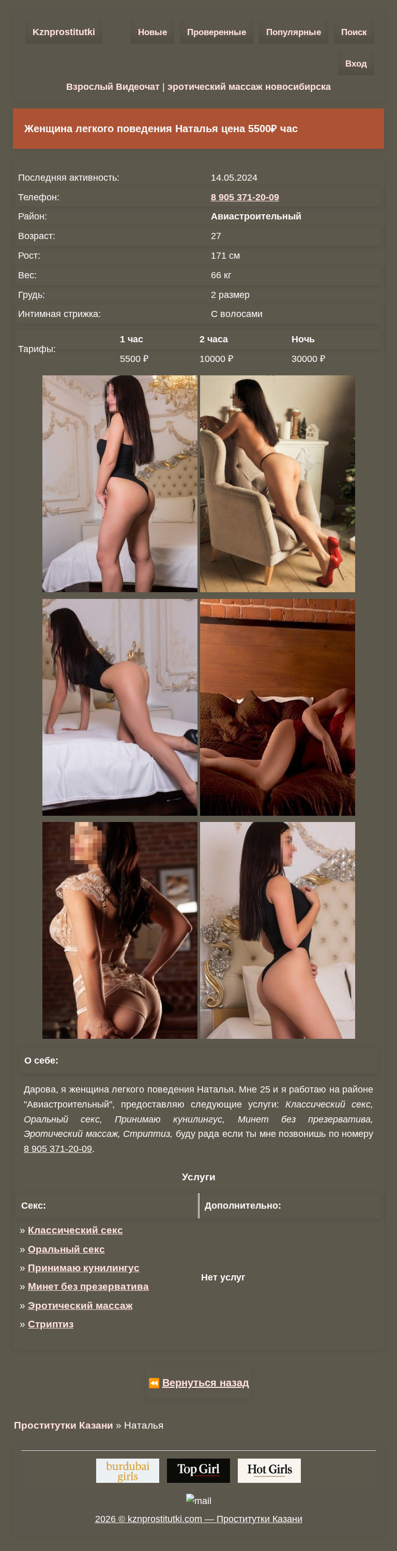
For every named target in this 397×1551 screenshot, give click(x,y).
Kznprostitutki (64, 32)
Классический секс (75, 1230)
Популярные (293, 32)
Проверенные (216, 32)
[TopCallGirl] (198, 1471)
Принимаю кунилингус (84, 1267)
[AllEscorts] (269, 1471)
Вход (356, 64)
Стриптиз (50, 1324)
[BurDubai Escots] (127, 1471)
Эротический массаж (80, 1305)
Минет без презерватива (88, 1286)
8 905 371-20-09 (245, 197)
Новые (152, 32)
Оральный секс (66, 1249)
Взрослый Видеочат (113, 87)
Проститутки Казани (63, 1425)
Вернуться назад (205, 1382)
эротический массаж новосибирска (249, 87)
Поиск (354, 32)
